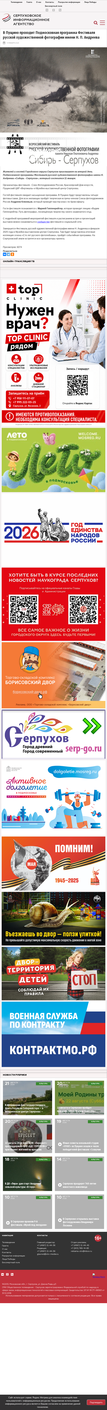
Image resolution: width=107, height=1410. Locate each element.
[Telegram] (8, 254)
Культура (43, 1083)
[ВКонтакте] (4, 254)
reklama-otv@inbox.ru (81, 1251)
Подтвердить (96, 1402)
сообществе (43, 222)
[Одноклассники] (12, 254)
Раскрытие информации (69, 2)
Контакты (49, 2)
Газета (29, 2)
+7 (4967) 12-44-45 (80, 1245)
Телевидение (16, 2)
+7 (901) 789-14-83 (80, 1248)
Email (21, 1385)
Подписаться (13, 1396)
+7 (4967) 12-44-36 (46, 1245)
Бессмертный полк (53, 6)
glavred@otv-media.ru (48, 1254)
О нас (38, 2)
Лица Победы (90, 2)
